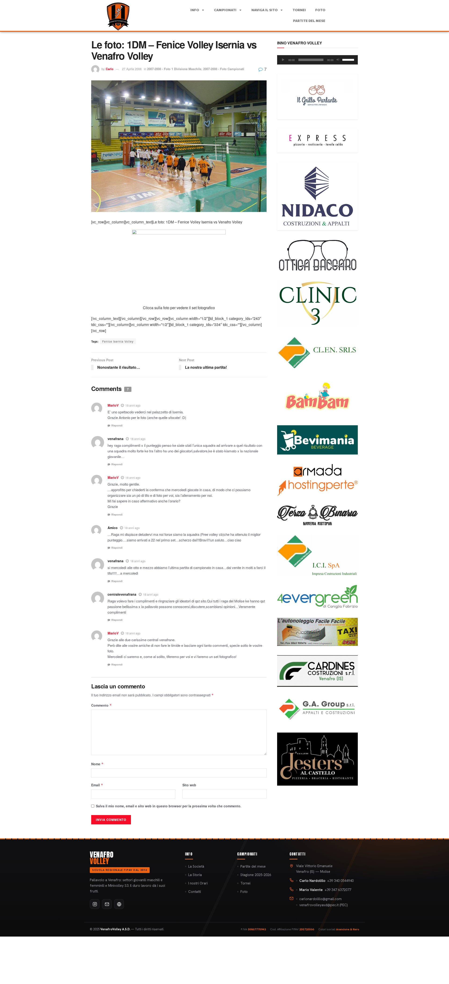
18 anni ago (133, 405)
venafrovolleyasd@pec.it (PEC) (323, 905)
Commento (101, 705)
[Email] (107, 904)
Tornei (245, 883)
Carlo (109, 69)
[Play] (283, 59)
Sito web (189, 785)
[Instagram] (95, 904)
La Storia (195, 875)
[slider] (348, 59)
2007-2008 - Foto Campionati (223, 69)
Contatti (194, 891)
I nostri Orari (198, 883)
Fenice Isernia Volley (118, 341)
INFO (194, 10)
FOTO (320, 10)
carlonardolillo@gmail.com (320, 899)
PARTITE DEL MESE (309, 21)
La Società (196, 866)
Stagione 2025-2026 (255, 875)
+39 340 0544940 (326, 880)
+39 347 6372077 (325, 889)
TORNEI (299, 10)
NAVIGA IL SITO (264, 10)
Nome (97, 764)
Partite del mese (253, 866)
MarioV (113, 405)
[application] (317, 59)
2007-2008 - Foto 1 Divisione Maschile (174, 69)
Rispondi (117, 425)
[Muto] (338, 59)
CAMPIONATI (225, 10)
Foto (244, 891)
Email (97, 785)
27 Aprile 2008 (131, 69)
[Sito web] (119, 904)
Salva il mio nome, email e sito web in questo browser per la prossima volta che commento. (168, 806)
